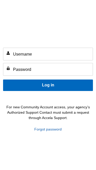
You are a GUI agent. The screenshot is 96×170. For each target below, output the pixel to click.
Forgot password (48, 129)
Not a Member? (80, 97)
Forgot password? (18, 97)
